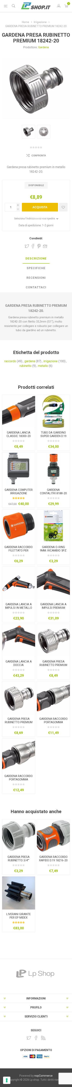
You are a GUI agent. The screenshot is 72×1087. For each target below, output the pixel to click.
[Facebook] (36, 1038)
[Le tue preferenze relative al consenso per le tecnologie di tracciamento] (6, 1080)
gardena (29, 361)
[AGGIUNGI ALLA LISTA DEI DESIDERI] (63, 207)
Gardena (43, 47)
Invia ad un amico (45, 246)
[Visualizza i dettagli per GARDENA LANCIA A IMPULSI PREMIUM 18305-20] (53, 583)
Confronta (38, 155)
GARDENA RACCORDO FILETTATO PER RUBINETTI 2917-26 (18, 550)
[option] (28, 131)
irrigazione (50, 361)
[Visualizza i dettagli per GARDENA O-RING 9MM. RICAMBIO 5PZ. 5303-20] (53, 525)
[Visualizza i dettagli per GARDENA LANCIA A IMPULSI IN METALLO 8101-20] (18, 583)
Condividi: (36, 238)
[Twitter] (29, 1038)
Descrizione (36, 258)
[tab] (36, 259)
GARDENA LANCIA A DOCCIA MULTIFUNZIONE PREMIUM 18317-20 (19, 667)
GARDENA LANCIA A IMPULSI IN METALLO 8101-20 (18, 608)
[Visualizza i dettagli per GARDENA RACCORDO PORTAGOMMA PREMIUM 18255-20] (53, 697)
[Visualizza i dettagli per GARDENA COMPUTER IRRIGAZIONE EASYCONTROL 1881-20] (18, 468)
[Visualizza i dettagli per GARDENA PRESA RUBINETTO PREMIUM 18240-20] (53, 640)
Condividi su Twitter (27, 246)
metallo (43, 366)
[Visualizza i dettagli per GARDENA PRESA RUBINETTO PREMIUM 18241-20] (18, 697)
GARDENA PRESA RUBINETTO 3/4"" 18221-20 (18, 860)
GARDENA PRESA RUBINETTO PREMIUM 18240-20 (53, 665)
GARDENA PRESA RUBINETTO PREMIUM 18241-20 (18, 722)
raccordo (10, 361)
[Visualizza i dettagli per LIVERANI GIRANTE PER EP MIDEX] (18, 893)
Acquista (39, 207)
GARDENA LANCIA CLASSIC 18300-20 (19, 434)
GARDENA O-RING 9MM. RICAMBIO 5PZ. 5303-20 (53, 550)
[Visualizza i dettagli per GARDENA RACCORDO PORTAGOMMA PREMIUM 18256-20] (18, 754)
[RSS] (43, 1038)
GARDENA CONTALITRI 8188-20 (53, 491)
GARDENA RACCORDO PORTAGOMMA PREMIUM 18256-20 (18, 779)
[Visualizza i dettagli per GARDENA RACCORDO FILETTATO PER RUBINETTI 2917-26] (18, 525)
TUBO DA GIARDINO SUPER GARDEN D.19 (53, 434)
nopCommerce (43, 1075)
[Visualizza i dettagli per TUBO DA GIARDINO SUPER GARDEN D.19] (53, 411)
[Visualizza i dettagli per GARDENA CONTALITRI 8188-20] (53, 468)
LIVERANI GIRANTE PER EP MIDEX (18, 915)
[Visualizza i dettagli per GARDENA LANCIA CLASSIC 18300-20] (18, 411)
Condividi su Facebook (33, 246)
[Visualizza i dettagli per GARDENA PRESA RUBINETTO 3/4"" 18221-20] (18, 835)
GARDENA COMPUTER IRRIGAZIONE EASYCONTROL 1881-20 (19, 495)
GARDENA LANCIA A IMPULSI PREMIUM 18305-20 (53, 608)
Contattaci (36, 287)
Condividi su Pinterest (39, 246)
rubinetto (25, 366)
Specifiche (36, 268)
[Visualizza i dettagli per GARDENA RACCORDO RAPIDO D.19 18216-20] (53, 835)
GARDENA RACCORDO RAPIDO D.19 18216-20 (53, 858)
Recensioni (36, 277)
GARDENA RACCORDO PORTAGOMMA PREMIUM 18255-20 (53, 722)
